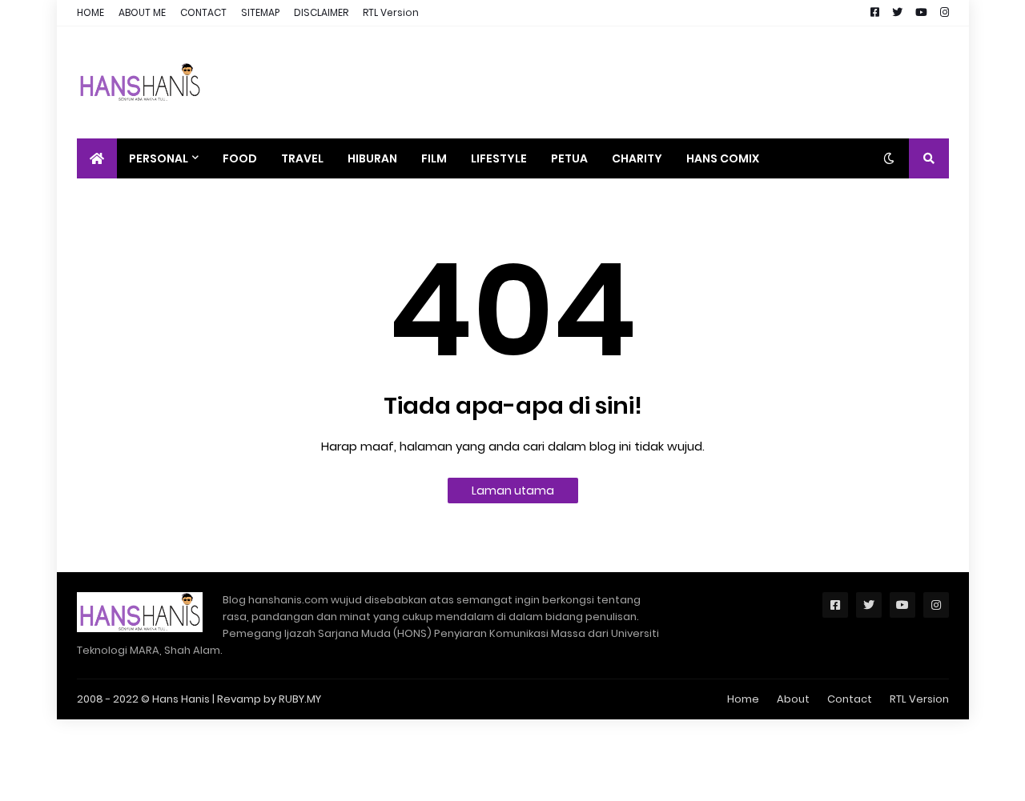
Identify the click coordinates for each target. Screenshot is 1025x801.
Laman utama (513, 491)
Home (743, 699)
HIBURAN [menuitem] (372, 158)
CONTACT (203, 12)
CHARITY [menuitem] (637, 158)
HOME (90, 12)
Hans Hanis (181, 699)
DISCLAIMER (321, 12)
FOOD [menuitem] (240, 158)
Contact (849, 699)
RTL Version (391, 12)
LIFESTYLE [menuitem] (499, 158)
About (793, 699)
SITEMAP (260, 12)
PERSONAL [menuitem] (158, 158)
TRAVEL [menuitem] (302, 158)
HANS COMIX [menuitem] (722, 158)
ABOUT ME (142, 12)
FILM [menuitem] (434, 158)
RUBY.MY (300, 699)
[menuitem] (97, 158)
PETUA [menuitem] (569, 158)
